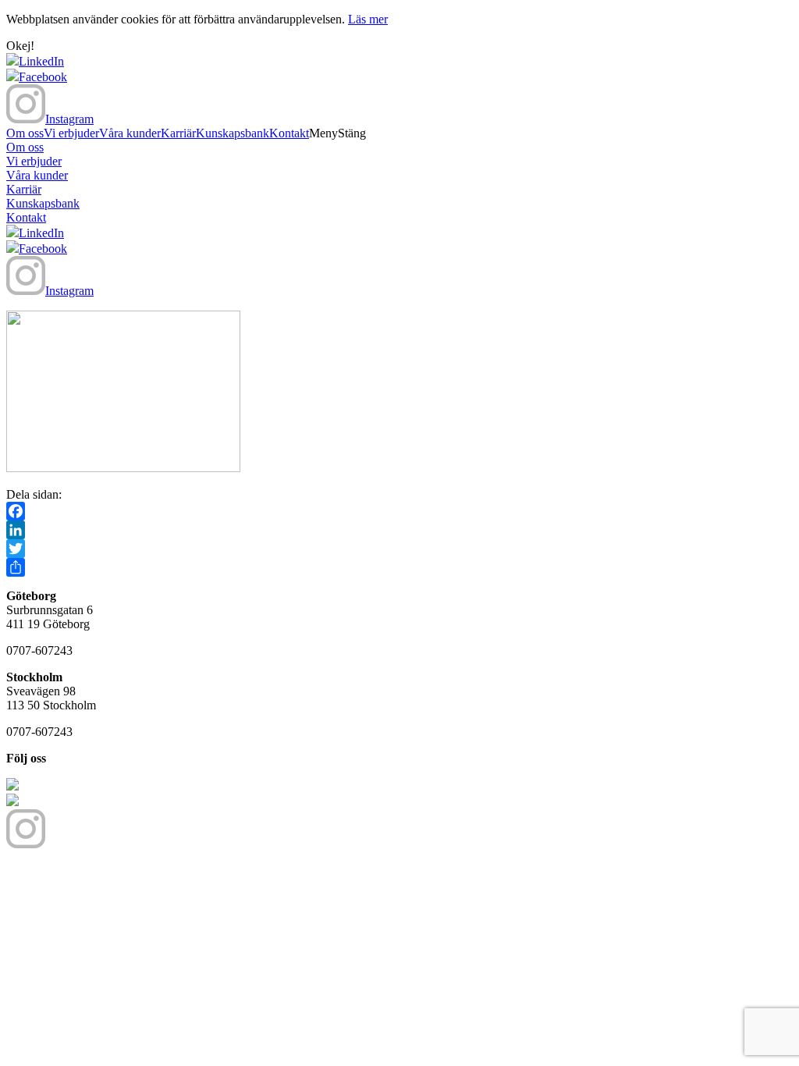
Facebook (43, 77)
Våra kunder (130, 133)
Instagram (69, 119)
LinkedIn (41, 61)
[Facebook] (399, 511)
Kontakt (289, 133)
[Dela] (399, 567)
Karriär (178, 133)
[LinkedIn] (399, 530)
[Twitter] (399, 548)
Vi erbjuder (71, 133)
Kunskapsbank (232, 133)
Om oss (25, 133)
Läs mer (368, 19)
